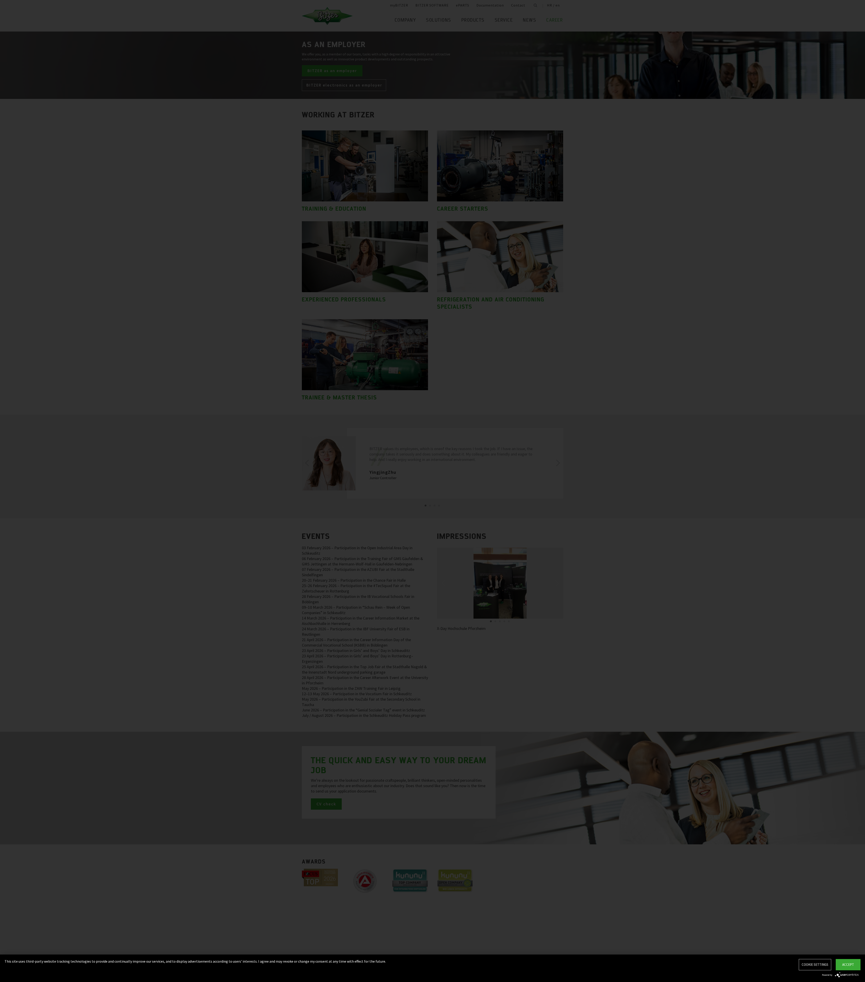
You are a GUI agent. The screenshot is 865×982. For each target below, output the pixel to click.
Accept (848, 964)
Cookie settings (815, 964)
